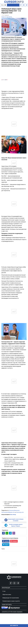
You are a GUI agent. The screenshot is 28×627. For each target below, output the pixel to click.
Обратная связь (7, 594)
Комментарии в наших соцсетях (11, 601)
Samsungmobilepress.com (8, 512)
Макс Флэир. (13, 514)
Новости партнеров (6, 17)
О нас (4, 591)
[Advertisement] (14, 73)
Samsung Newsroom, (14, 510)
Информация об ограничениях (11, 598)
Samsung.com (20, 512)
